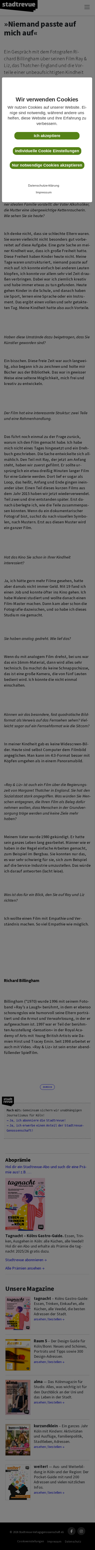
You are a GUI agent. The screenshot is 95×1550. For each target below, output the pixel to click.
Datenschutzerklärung (43, 185)
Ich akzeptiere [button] (47, 136)
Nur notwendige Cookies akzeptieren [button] (47, 165)
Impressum (44, 192)
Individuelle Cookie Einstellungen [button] (47, 151)
